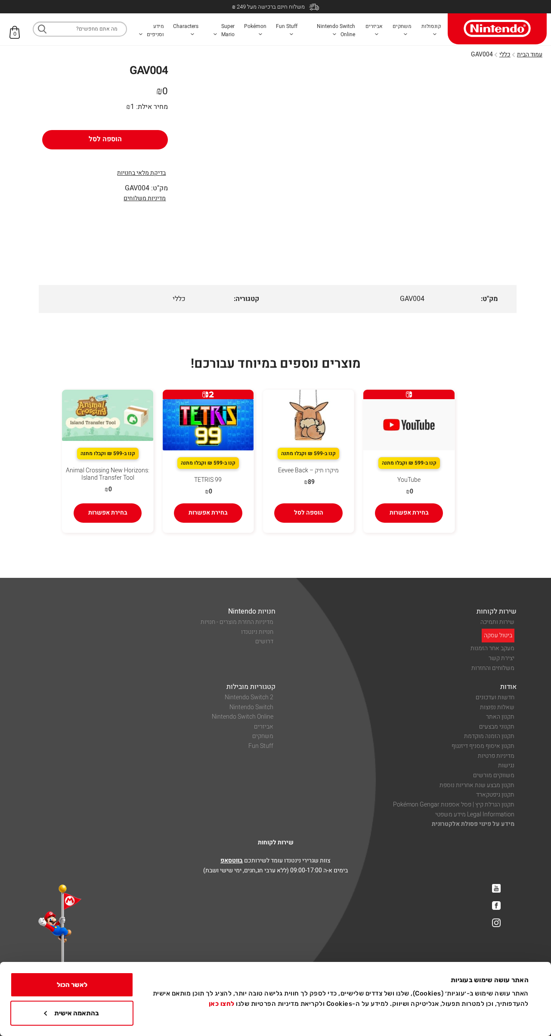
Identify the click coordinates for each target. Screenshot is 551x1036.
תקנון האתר (500, 716)
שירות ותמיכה (497, 622)
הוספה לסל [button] (308, 512)
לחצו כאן (222, 1004)
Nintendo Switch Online (242, 716)
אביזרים (263, 726)
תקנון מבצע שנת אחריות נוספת (477, 785)
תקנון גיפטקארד (495, 794)
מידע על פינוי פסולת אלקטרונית (473, 823)
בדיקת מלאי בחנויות (141, 172)
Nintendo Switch (251, 707)
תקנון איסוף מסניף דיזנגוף (483, 746)
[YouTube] (496, 888)
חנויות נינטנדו (257, 631)
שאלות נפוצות (497, 707)
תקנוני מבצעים (496, 726)
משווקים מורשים (493, 775)
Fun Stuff (260, 746)
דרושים (264, 641)
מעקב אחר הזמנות (492, 648)
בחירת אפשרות (409, 512)
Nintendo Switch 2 (249, 697)
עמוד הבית (529, 54)
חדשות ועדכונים (495, 697)
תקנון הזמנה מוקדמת (489, 736)
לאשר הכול (72, 985)
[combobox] (80, 29)
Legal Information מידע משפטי (474, 814)
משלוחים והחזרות (492, 668)
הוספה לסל (105, 139)
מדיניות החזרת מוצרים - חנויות (237, 622)
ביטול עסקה (498, 635)
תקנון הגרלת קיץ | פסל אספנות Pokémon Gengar (453, 804)
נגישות (506, 765)
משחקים (262, 736)
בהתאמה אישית (76, 1013)
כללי (505, 54)
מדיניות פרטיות (496, 755)
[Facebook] (496, 905)
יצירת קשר (501, 658)
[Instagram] (496, 922)
